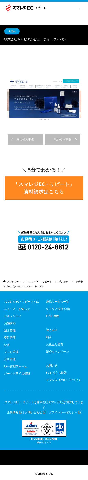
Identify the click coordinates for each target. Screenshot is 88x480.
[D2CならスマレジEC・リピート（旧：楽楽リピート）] (46, 7)
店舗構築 (10, 323)
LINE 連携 (52, 316)
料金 (49, 337)
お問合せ (52, 365)
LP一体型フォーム (15, 366)
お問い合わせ (33, 412)
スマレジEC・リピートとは (21, 301)
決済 (7, 345)
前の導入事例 (25, 139)
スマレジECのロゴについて (63, 380)
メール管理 (11, 352)
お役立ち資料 (54, 344)
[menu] (81, 8)
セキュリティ (12, 316)
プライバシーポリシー (63, 412)
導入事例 (52, 330)
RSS (44, 453)
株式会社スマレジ (48, 402)
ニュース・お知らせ (17, 309)
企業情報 (12, 412)
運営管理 (10, 330)
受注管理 (10, 337)
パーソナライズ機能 (17, 373)
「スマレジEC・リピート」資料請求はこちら (44, 187)
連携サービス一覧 (57, 301)
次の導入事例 (62, 139)
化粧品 (12, 31)
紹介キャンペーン (57, 351)
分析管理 (10, 359)
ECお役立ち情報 (56, 373)
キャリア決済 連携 (58, 309)
